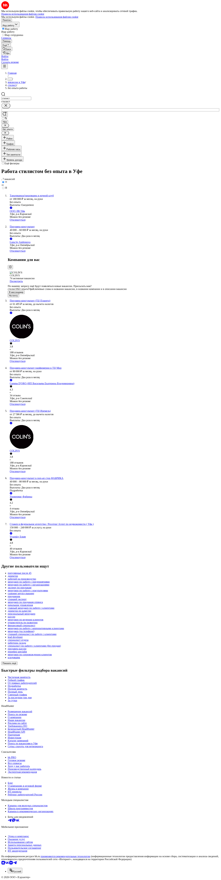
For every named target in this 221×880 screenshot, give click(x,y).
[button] (4, 56)
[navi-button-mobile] (4, 66)
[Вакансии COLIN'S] (114, 327)
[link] (6, 49)
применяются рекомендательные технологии (65, 856)
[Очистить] (5, 105)
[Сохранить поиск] (4, 114)
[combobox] (16, 98)
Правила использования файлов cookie (56, 17)
